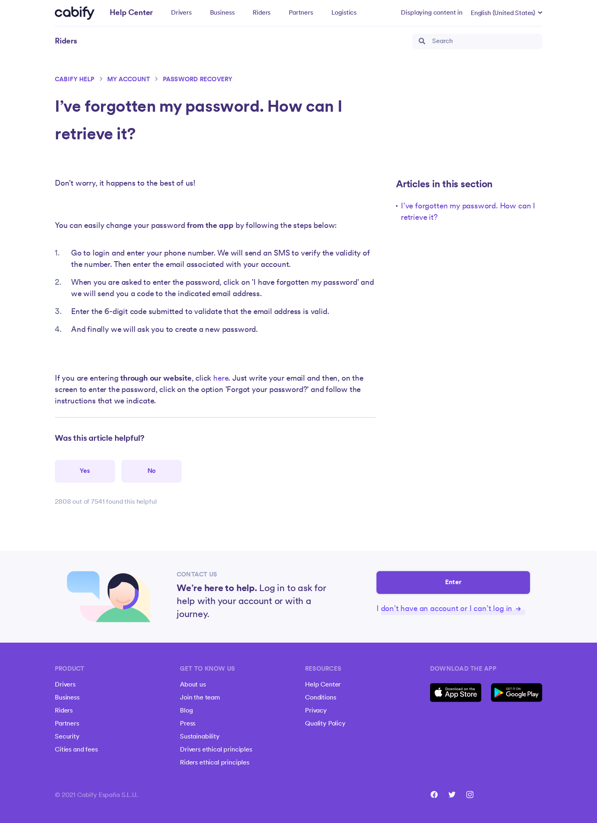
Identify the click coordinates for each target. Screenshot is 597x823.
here (220, 379)
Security (67, 737)
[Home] (75, 13)
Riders (261, 13)
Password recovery (198, 80)
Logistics (344, 13)
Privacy (316, 711)
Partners (301, 13)
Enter (453, 582)
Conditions (320, 698)
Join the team (200, 698)
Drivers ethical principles (216, 750)
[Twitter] (452, 795)
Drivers (181, 13)
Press (187, 724)
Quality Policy (325, 724)
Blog (186, 711)
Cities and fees (76, 750)
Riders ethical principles (214, 763)
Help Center (323, 685)
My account (128, 80)
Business (222, 13)
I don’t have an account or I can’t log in (445, 609)
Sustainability (200, 737)
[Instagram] (470, 795)
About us (193, 685)
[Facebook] (434, 795)
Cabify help (75, 80)
